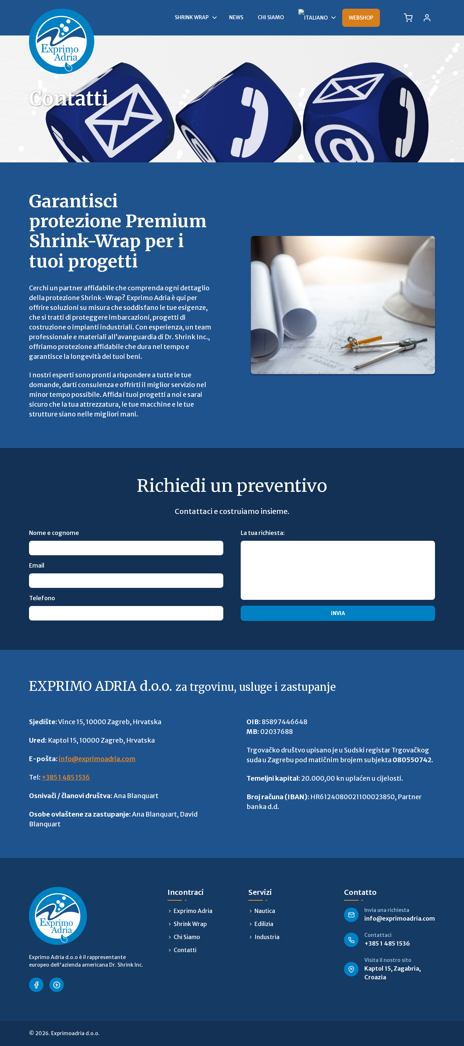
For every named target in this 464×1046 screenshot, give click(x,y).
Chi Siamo (271, 17)
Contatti (185, 950)
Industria (266, 937)
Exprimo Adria (193, 910)
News (236, 17)
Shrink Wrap (192, 17)
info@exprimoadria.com (97, 759)
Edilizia (263, 923)
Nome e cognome (54, 532)
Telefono (42, 598)
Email (36, 565)
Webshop (361, 17)
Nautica (264, 910)
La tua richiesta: (263, 532)
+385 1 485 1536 (66, 777)
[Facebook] (36, 984)
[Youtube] (56, 984)
